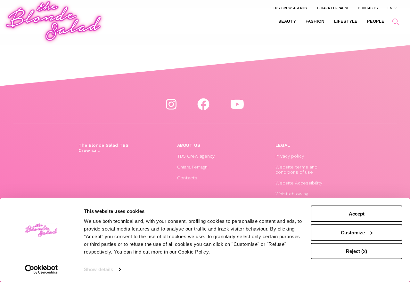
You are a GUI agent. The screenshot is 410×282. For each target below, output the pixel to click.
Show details (98, 269)
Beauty (287, 21)
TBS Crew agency (290, 8)
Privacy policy (289, 156)
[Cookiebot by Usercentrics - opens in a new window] (41, 269)
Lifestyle (345, 21)
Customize (353, 232)
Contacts (368, 8)
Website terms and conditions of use (296, 169)
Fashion (315, 21)
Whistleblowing (291, 193)
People (375, 21)
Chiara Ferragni (332, 8)
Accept (357, 213)
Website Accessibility (298, 182)
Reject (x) (356, 251)
